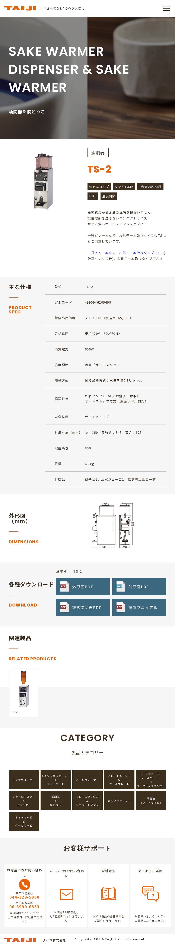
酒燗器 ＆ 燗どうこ (55, 800)
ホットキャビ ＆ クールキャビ (23, 821)
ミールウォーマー (87, 780)
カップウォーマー (119, 800)
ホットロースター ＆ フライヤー (23, 800)
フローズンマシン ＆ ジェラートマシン (87, 800)
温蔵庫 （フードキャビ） (151, 800)
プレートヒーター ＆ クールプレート (119, 780)
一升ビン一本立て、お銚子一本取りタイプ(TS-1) (127, 252)
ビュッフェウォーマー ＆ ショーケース (55, 780)
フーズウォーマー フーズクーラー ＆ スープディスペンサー (151, 780)
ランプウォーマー (23, 780)
